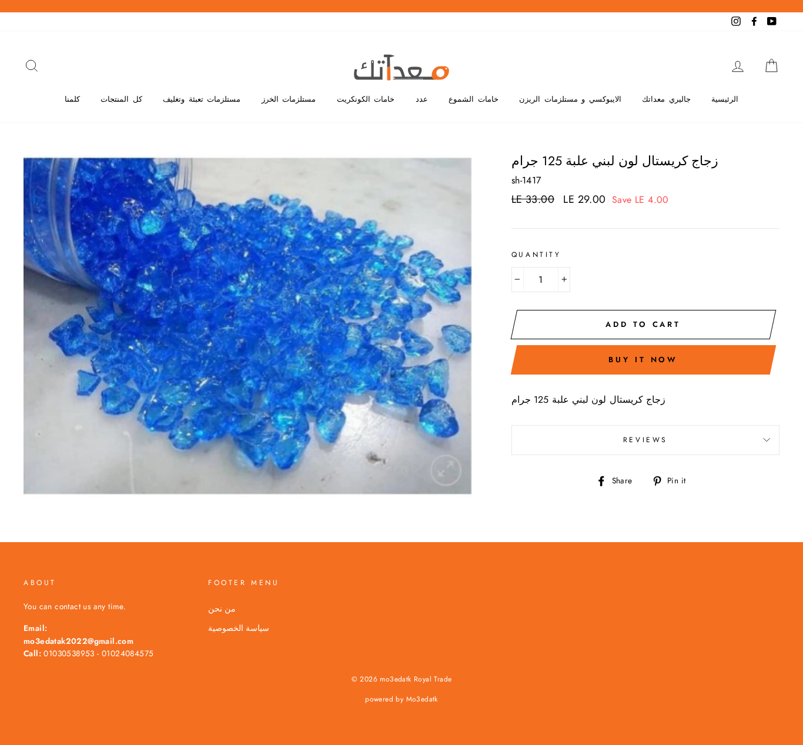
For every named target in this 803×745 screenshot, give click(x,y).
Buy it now (643, 359)
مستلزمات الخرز (289, 99)
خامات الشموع (473, 99)
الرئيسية (724, 99)
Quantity (536, 254)
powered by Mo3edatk (401, 699)
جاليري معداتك (666, 99)
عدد (422, 99)
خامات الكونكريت (366, 99)
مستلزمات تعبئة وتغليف (201, 99)
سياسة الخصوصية (238, 628)
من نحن (222, 608)
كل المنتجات (121, 99)
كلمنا (72, 99)
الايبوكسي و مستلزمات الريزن (570, 99)
